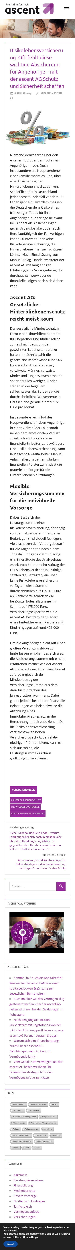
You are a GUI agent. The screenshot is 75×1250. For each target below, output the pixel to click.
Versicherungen (23, 789)
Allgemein (20, 1175)
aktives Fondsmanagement (24, 1117)
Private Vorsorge (25, 1196)
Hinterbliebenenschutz (26, 800)
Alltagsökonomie (49, 1117)
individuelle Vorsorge (25, 806)
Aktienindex (34, 1110)
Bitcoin (16, 1148)
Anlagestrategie (31, 1129)
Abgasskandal (19, 1104)
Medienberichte (24, 1191)
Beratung (56, 1135)
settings (33, 1237)
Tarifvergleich (23, 1206)
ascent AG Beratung (21, 1135)
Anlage (16, 1129)
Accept (10, 1244)
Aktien (54, 1104)
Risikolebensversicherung (27, 813)
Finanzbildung (23, 1185)
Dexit (27, 1148)
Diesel (37, 1148)
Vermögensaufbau (26, 1212)
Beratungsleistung (44, 1141)
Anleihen (48, 1129)
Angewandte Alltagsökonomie (43, 1123)
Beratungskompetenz (22, 1141)
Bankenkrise (41, 1135)
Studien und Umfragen (29, 1201)
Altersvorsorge (19, 1123)
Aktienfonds (18, 1110)
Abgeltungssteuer (38, 1104)
